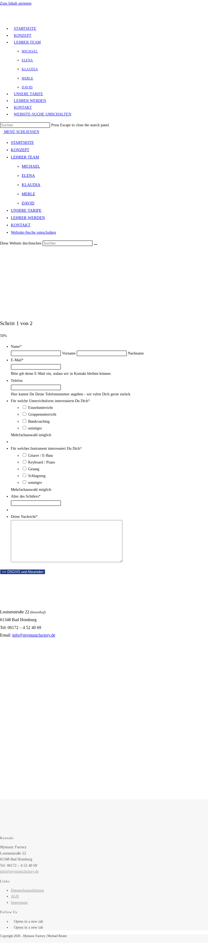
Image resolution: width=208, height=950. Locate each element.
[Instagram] (12, 927)
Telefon (16, 381)
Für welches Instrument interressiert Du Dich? (46, 448)
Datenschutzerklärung (27, 890)
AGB (15, 896)
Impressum (19, 903)
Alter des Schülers (26, 496)
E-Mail (17, 360)
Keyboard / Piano (41, 462)
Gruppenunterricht (42, 414)
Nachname (136, 353)
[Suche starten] (96, 244)
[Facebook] (12, 921)
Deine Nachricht (24, 517)
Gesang (33, 469)
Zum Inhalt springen (15, 3)
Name (16, 347)
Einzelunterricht (40, 408)
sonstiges (35, 428)
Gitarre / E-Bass (40, 456)
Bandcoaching (39, 421)
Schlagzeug (37, 476)
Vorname (69, 353)
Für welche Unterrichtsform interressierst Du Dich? (50, 401)
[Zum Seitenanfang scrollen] (1, 946)
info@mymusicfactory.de (33, 635)
